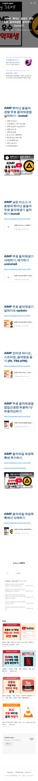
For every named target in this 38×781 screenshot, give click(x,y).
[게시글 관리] (12, 573)
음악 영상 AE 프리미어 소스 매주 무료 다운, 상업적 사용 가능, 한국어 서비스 (13, 63)
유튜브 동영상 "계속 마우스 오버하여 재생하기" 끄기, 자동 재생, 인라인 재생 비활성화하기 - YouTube (15, 596)
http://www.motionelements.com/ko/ (17, 57)
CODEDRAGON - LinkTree (23, 772)
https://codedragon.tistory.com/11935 (17, 316)
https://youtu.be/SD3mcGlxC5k (15, 468)
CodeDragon (7, 3)
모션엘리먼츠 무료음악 (13, 60)
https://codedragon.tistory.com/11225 (17, 269)
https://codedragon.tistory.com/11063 (17, 219)
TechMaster (8, 581)
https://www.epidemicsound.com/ (16, 70)
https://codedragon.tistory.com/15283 (17, 463)
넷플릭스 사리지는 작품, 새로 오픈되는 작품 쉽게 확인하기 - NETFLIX (15, 590)
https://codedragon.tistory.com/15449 (17, 523)
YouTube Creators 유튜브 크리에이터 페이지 (15, 607)
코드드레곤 (10, 772)
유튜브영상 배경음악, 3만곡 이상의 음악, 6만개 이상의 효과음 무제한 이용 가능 (18, 77)
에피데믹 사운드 (12, 73)
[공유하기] (10, 573)
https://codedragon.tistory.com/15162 (17, 416)
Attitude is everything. (12, 740)
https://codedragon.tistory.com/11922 (17, 366)
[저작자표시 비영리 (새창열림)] (23, 573)
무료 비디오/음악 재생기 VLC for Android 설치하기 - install (15, 602)
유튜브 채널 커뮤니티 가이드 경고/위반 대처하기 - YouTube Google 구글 (14, 584)
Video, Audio (15, 581)
